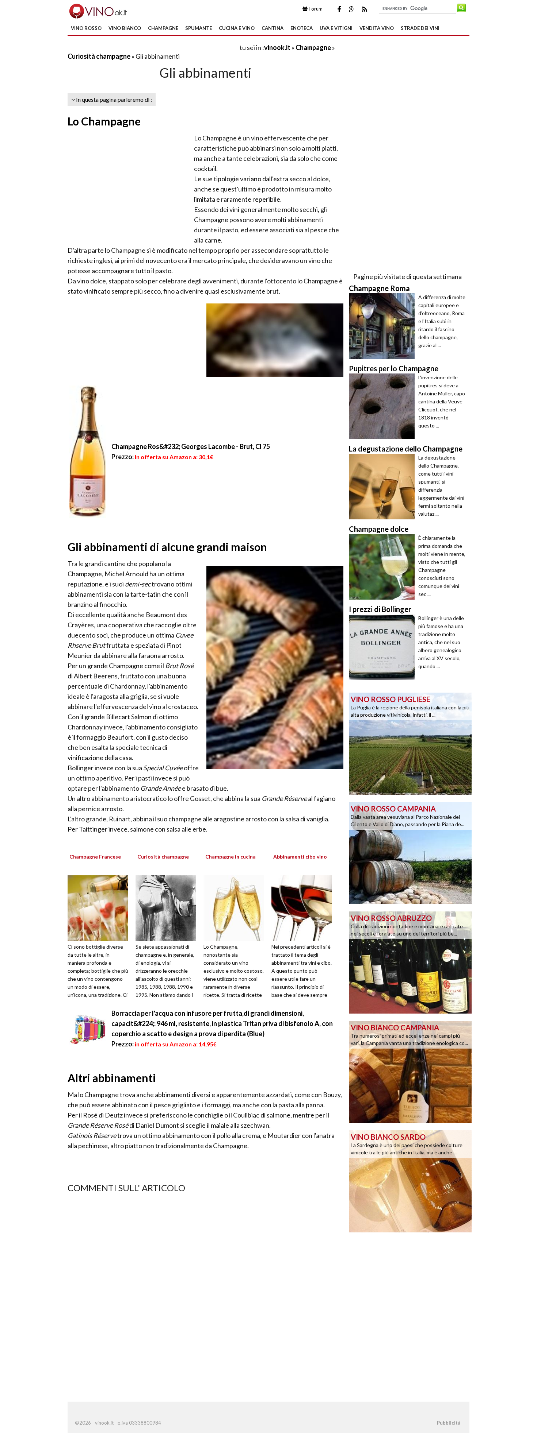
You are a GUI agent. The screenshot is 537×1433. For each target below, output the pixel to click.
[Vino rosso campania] (410, 852)
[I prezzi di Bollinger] (383, 647)
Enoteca (301, 28)
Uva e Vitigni (336, 28)
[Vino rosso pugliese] (410, 743)
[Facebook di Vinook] (339, 9)
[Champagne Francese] (100, 907)
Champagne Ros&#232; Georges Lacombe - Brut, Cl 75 (190, 446)
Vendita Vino (376, 28)
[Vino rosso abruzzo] (410, 962)
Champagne (163, 28)
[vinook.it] (97, 10)
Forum (315, 9)
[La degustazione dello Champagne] (383, 486)
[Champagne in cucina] (236, 907)
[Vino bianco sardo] (410, 1181)
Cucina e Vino (237, 28)
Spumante (198, 28)
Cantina (272, 28)
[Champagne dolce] (383, 567)
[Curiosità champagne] (168, 907)
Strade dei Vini (420, 28)
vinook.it (277, 47)
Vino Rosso (86, 28)
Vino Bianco (124, 28)
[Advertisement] (153, 47)
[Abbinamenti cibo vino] (304, 907)
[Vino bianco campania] (410, 1071)
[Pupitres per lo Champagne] (383, 406)
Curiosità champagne (99, 56)
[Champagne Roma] (383, 326)
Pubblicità (448, 1423)
